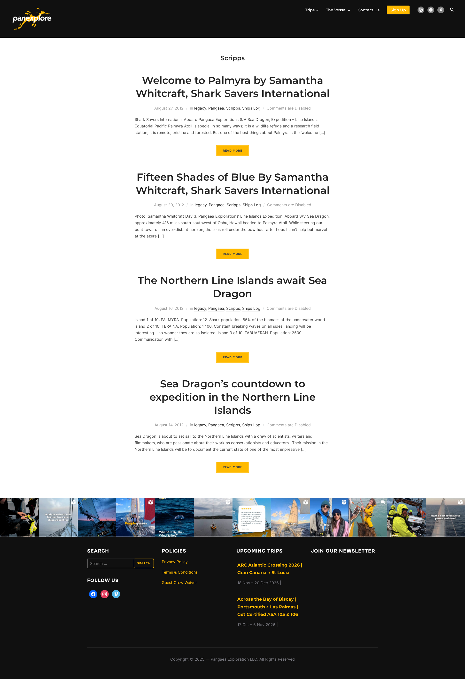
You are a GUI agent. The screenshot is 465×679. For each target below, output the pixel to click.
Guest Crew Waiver (179, 582)
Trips (310, 10)
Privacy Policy (175, 561)
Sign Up (398, 10)
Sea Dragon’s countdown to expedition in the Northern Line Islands (233, 396)
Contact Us (369, 10)
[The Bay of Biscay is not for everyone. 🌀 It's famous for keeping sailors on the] (406, 517)
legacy (200, 108)
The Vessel (336, 10)
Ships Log (251, 108)
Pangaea (216, 108)
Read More (232, 151)
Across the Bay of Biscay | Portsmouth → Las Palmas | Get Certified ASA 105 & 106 (267, 607)
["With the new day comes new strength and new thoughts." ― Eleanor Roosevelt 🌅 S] (97, 517)
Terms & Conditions (180, 572)
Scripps (233, 108)
